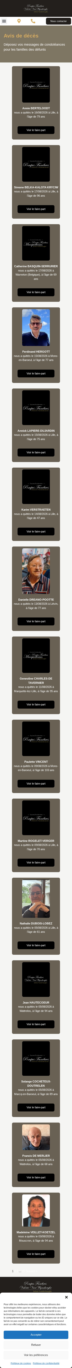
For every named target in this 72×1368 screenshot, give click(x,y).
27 (23, 1271)
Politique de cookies (21, 1363)
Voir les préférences (36, 1355)
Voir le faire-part (36, 130)
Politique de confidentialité (46, 1363)
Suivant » (31, 1271)
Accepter (36, 1334)
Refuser (36, 1344)
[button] (66, 1297)
